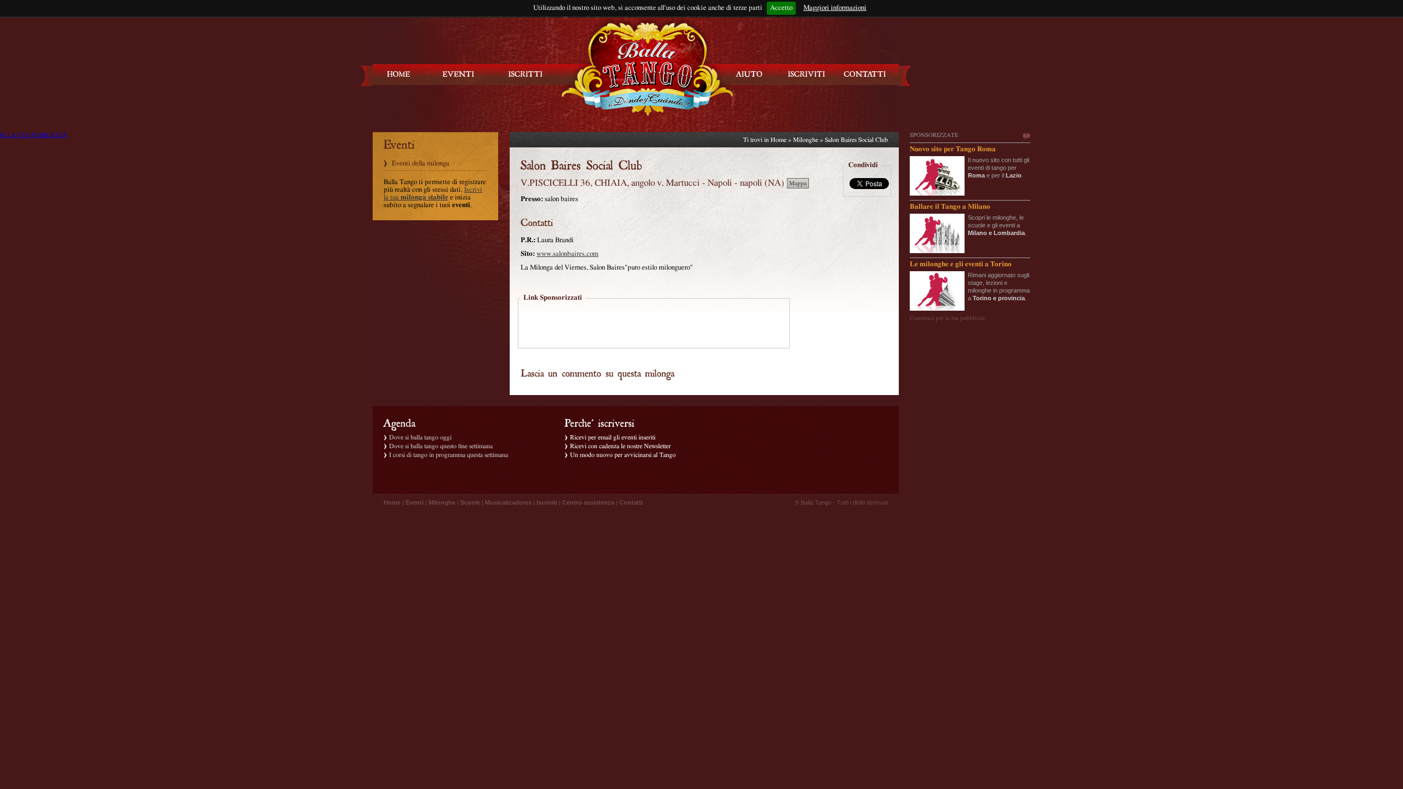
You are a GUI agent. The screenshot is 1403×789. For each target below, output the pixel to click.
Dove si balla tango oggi (420, 437)
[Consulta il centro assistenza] (749, 74)
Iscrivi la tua (433, 193)
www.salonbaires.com (567, 254)
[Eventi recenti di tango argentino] (399, 74)
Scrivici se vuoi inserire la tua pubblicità (1026, 136)
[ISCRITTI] (525, 74)
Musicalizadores (508, 502)
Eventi (415, 502)
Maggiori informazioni (834, 8)
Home (778, 139)
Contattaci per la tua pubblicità (947, 318)
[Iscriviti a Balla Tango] (806, 74)
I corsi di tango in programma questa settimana (448, 454)
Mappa (798, 183)
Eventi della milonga (420, 163)
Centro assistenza (588, 502)
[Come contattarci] (865, 74)
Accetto (781, 8)
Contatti (631, 502)
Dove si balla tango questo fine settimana (441, 446)
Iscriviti (547, 502)
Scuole (470, 502)
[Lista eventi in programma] (459, 74)
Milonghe (805, 139)
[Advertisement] (654, 324)
